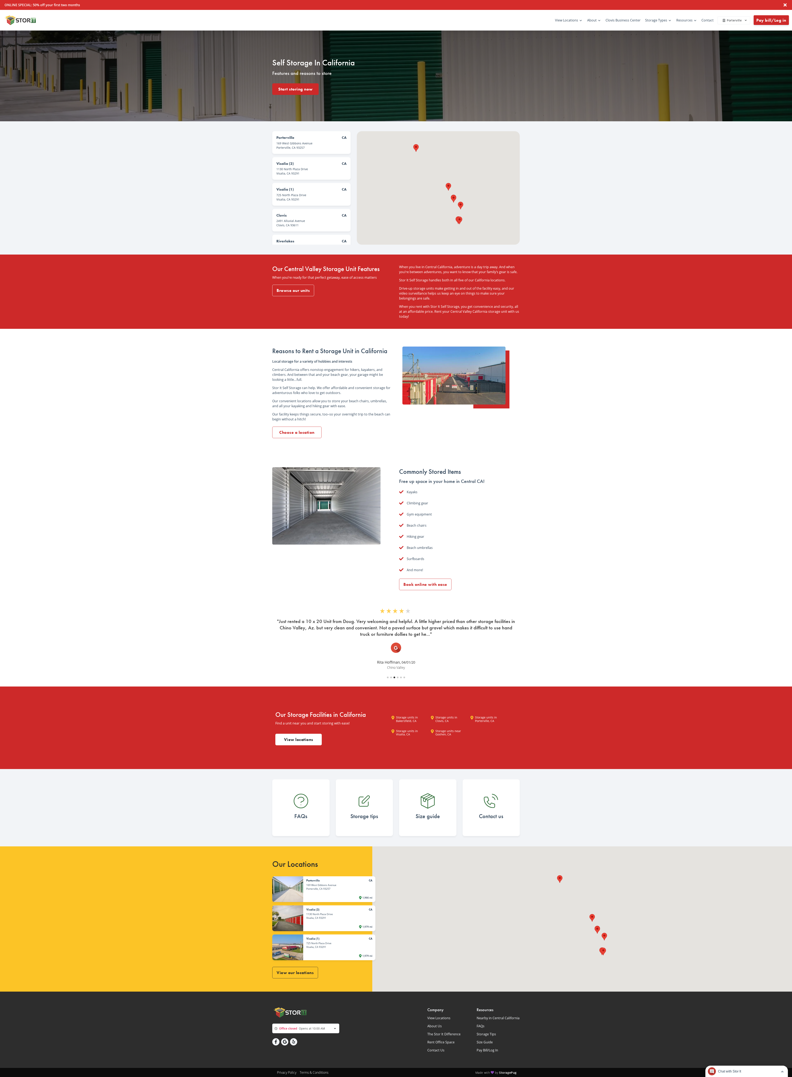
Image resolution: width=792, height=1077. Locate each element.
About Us (434, 1026)
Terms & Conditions (314, 1072)
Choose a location (297, 432)
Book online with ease (425, 584)
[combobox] (305, 1028)
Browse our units (293, 290)
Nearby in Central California (498, 1018)
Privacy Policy (286, 1072)
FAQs (480, 1026)
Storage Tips (486, 1034)
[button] (460, 205)
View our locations (295, 972)
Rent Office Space (441, 1042)
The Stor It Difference (444, 1034)
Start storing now (295, 89)
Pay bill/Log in (771, 20)
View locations (298, 739)
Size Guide (485, 1042)
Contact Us (435, 1050)
